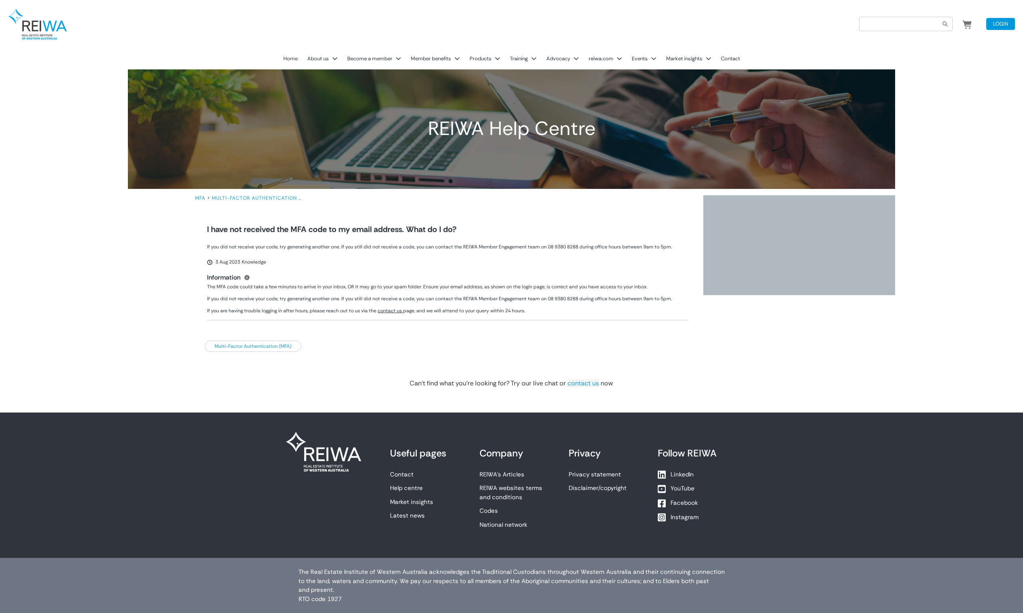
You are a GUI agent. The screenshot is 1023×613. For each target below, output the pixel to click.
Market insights (684, 58)
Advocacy (558, 58)
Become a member (369, 58)
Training (519, 58)
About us (318, 58)
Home (290, 58)
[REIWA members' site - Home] (37, 24)
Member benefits (431, 58)
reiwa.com (601, 58)
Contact (730, 58)
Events (640, 58)
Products (481, 58)
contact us (583, 383)
